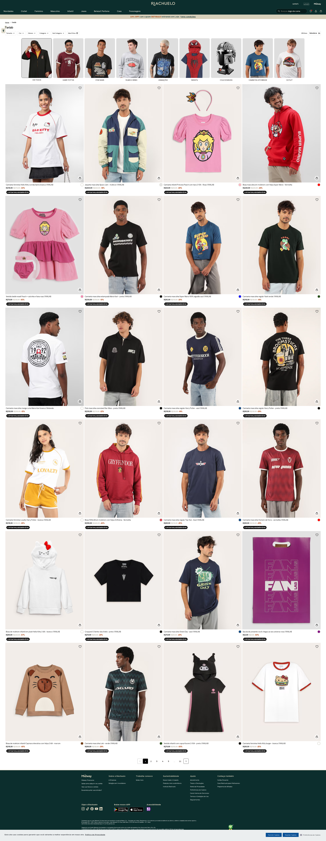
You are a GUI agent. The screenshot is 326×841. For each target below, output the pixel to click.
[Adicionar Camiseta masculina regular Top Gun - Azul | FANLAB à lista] (238, 423)
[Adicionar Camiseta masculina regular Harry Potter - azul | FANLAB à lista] (238, 311)
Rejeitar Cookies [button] (290, 835)
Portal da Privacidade (197, 786)
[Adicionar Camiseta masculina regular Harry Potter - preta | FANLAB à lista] (317, 311)
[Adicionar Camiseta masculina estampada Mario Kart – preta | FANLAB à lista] (159, 199)
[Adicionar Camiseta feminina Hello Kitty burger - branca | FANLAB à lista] (317, 646)
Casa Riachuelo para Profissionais (228, 783)
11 (180, 761)
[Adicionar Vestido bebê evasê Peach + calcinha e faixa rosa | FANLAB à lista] (80, 199)
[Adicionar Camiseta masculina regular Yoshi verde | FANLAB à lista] (317, 199)
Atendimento (194, 780)
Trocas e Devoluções (197, 783)
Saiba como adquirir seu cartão (92, 783)
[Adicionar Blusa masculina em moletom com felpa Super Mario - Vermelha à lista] (317, 87)
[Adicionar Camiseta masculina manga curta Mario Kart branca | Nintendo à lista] (80, 311)
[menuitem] (8, 11)
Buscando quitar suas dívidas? (92, 790)
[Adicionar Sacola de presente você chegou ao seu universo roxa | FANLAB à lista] (317, 534)
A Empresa (112, 780)
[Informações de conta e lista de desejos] (315, 11)
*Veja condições (188, 16)
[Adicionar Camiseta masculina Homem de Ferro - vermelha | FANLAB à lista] (317, 423)
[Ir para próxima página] (186, 761)
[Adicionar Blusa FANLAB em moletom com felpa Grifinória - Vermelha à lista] (159, 423)
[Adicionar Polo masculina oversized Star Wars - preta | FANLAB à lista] (159, 311)
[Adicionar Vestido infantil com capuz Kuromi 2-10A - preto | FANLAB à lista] (238, 646)
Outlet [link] (24, 11)
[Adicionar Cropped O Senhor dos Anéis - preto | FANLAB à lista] (159, 534)
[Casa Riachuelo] (306, 3)
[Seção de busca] (291, 11)
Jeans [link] (83, 11)
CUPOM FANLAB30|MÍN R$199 (18, 192)
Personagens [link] (134, 11)
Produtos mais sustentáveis (172, 783)
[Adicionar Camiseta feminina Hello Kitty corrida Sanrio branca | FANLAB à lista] (80, 87)
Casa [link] (119, 11)
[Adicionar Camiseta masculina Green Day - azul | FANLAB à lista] (238, 534)
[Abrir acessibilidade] (3, 30)
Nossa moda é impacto (170, 780)
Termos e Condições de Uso (199, 796)
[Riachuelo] (163, 3)
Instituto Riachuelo (169, 786)
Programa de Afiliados (224, 786)
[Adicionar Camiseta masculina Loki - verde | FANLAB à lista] (159, 646)
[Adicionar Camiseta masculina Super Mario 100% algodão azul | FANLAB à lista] (238, 199)
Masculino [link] (55, 11)
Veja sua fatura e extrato (90, 787)
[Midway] (317, 3)
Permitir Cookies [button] (274, 835)
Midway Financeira (88, 780)
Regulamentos (195, 800)
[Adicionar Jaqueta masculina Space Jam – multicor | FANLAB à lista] (159, 87)
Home (7, 22)
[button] (310, 835)
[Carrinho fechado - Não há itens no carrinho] (320, 11)
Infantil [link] (70, 11)
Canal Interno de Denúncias (199, 793)
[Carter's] (295, 3)
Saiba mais (139, 780)
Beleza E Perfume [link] (101, 11)
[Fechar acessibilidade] (5, 27)
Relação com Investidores (117, 783)
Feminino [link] (39, 11)
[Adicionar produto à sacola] (80, 178)
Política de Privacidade (95, 834)
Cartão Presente (222, 780)
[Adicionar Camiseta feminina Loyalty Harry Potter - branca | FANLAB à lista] (80, 423)
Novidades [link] (8, 11)
